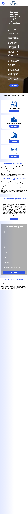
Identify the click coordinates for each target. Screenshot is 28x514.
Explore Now (14, 272)
